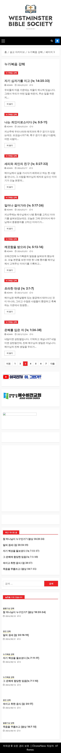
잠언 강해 (7, 631)
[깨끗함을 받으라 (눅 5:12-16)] (30, 239)
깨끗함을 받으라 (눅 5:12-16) (23, 247)
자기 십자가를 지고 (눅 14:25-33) (27, 81)
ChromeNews (39, 746)
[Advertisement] (30, 478)
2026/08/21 (10, 639)
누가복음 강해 (11, 73)
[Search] (52, 41)
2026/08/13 (10, 708)
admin (10, 85)
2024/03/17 (22, 168)
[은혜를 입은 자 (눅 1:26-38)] (30, 322)
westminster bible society (30, 21)
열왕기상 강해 (8, 608)
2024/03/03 (22, 251)
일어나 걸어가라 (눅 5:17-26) (24, 205)
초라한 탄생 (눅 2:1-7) (19, 288)
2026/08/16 (10, 662)
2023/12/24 (22, 334)
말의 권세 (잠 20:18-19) (15, 545)
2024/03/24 (22, 127)
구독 (57, 41)
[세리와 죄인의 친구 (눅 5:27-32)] (30, 156)
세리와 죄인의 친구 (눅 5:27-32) (26, 164)
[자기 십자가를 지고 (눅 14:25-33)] (30, 73)
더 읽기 (10, 104)
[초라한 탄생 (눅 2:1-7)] (30, 280)
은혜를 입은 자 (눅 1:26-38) (22, 330)
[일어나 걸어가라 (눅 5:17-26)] (30, 197)
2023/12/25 (22, 293)
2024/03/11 (22, 210)
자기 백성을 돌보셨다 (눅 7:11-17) (21, 550)
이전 (8, 363)
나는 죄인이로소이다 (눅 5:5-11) (25, 122)
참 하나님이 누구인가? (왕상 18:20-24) (23, 539)
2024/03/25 (22, 85)
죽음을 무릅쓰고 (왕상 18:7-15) (19, 569)
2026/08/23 (10, 616)
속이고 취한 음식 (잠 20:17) (17, 562)
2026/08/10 (10, 731)
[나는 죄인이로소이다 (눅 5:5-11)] (30, 114)
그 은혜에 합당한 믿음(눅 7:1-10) (20, 556)
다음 (52, 363)
